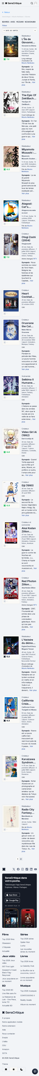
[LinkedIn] (31, 870)
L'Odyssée (6, 947)
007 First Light (8, 966)
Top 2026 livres (26, 961)
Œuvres (27, 16)
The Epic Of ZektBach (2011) (29, 97)
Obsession (6, 943)
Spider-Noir (25, 942)
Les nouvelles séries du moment (27, 950)
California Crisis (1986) (28, 702)
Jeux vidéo (8, 956)
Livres (24, 956)
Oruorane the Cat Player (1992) (28, 324)
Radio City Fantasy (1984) (28, 811)
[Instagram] (22, 870)
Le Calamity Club (27, 966)
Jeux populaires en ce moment (10, 980)
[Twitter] (14, 870)
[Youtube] (35, 870)
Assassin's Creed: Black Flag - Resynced (9, 972)
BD (4, 985)
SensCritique (6, 16)
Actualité (5, 951)
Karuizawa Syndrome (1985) (28, 761)
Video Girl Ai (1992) (29, 433)
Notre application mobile (12, 1022)
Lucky (22, 946)
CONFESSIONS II (27, 995)
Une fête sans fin (9, 993)
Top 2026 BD (7, 990)
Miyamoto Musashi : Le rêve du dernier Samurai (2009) (28, 151)
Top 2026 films (8, 939)
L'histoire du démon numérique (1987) (28, 641)
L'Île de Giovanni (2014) (27, 41)
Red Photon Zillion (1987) (29, 583)
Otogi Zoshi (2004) (29, 239)
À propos (6, 1018)
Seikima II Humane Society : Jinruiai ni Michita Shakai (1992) (28, 381)
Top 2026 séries (27, 939)
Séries (24, 934)
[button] (35, 3)
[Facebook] (18, 870)
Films (5, 934)
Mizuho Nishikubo (18, 16)
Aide (4, 1030)
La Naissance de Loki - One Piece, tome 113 (9, 999)
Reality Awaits (26, 1000)
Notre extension (8, 1026)
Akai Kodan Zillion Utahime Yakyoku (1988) (29, 530)
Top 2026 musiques (28, 991)
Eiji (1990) (28, 485)
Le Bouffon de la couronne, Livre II (27, 971)
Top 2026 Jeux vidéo (8, 961)
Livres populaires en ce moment (27, 978)
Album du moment (28, 1004)
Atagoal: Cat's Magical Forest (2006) (27, 205)
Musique (25, 985)
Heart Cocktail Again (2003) (27, 295)
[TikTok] (27, 870)
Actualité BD (7, 1005)
